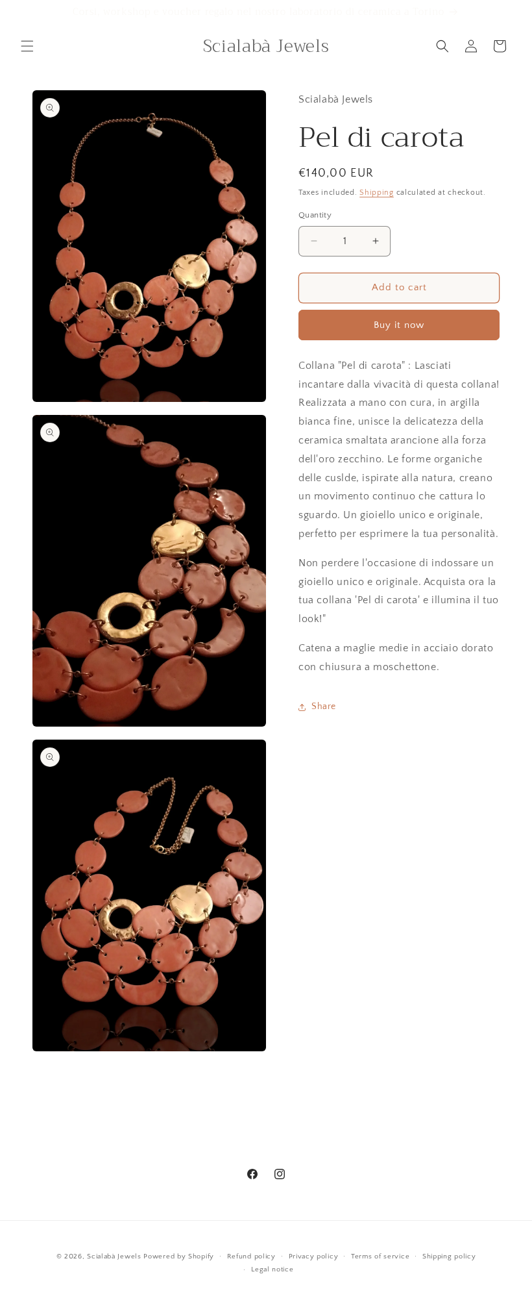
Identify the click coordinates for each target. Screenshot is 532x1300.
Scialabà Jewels (114, 1256)
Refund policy (251, 1256)
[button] (27, 46)
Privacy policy (314, 1256)
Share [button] (323, 706)
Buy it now (399, 325)
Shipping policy (449, 1256)
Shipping (376, 192)
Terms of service (380, 1256)
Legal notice (272, 1269)
